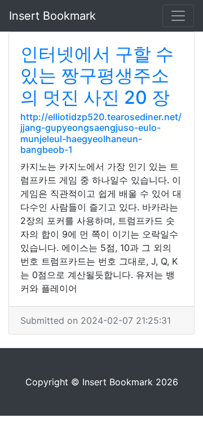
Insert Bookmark (52, 16)
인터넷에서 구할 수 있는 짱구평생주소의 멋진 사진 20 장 (97, 75)
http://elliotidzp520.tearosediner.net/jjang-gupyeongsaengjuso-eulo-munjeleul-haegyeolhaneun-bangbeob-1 (101, 133)
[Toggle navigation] (178, 16)
